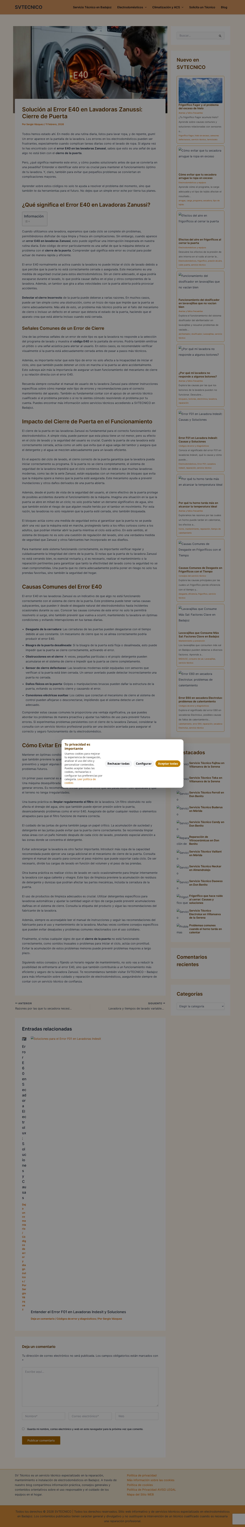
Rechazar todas (118, 763)
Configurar (144, 763)
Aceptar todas (168, 763)
